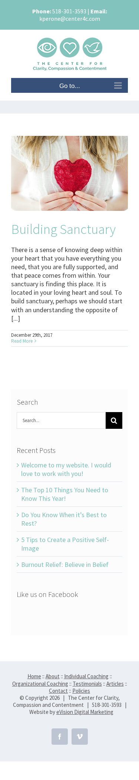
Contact (58, 690)
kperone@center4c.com (69, 18)
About (53, 676)
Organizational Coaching (40, 683)
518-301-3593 (69, 11)
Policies (81, 690)
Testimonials (87, 683)
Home (34, 676)
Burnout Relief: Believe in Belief (65, 564)
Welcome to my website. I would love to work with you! (66, 469)
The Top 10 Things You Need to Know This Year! (64, 494)
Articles (115, 683)
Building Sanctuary (63, 229)
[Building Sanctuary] (69, 173)
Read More (22, 341)
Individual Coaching (86, 676)
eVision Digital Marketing (84, 711)
